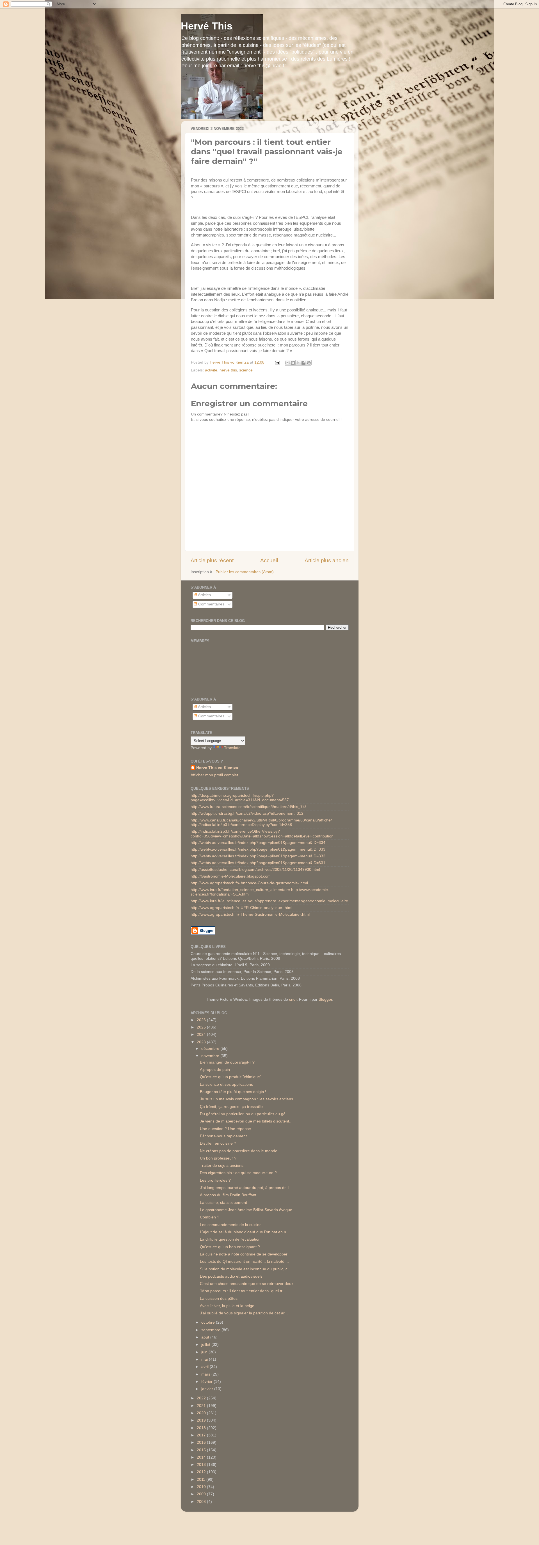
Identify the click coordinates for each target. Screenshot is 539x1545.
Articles (204, 595)
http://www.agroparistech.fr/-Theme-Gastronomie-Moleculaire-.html (250, 914)
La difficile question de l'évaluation (230, 1239)
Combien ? (209, 1217)
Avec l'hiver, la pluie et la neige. (227, 1306)
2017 (202, 1435)
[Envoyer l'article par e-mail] (277, 362)
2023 (202, 1042)
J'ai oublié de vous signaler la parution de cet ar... (244, 1313)
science (246, 370)
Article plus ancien (327, 560)
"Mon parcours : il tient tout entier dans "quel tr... (243, 1291)
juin (205, 1352)
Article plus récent (212, 560)
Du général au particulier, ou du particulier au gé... (244, 1114)
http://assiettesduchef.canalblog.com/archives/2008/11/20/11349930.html (255, 869)
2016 (202, 1442)
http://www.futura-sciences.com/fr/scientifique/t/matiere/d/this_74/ (248, 807)
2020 (202, 1413)
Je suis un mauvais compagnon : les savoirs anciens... (248, 1099)
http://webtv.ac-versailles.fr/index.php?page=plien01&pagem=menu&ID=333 (258, 849)
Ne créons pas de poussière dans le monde (238, 1151)
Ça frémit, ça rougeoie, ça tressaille (231, 1107)
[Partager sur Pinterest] (309, 363)
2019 (202, 1420)
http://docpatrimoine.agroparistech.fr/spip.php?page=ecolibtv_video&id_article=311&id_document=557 (240, 797)
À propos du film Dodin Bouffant (228, 1195)
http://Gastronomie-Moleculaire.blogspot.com (231, 876)
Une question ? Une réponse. (226, 1129)
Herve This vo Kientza (217, 768)
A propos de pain (215, 1070)
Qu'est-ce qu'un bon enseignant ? (230, 1247)
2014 (202, 1457)
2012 (202, 1472)
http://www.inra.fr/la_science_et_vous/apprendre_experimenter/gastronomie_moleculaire (269, 901)
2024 (202, 1034)
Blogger (325, 999)
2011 (201, 1479)
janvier (207, 1389)
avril (205, 1367)
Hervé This (206, 26)
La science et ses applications (226, 1084)
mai (205, 1359)
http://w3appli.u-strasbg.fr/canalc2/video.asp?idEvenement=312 (247, 813)
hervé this (228, 370)
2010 (202, 1487)
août (205, 1337)
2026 (202, 1020)
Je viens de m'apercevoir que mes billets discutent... (246, 1121)
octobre (208, 1322)
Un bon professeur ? (218, 1158)
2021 (202, 1406)
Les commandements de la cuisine (231, 1225)
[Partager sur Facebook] (303, 363)
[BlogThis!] (293, 363)
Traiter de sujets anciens (221, 1165)
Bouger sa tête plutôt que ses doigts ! (233, 1092)
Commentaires (210, 604)
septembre (211, 1330)
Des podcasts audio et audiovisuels (231, 1276)
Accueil (269, 560)
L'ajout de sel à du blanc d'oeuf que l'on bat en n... (244, 1232)
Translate (232, 748)
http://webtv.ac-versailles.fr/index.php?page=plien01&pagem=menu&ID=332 (258, 856)
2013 (202, 1465)
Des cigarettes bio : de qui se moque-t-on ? (238, 1173)
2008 (202, 1502)
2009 (202, 1494)
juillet (206, 1344)
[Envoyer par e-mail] (287, 363)
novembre (210, 1056)
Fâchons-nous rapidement (223, 1136)
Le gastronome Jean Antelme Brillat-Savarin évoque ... (248, 1210)
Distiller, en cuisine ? (218, 1143)
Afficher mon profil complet (214, 775)
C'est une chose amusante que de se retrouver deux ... (249, 1284)
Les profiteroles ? (215, 1180)
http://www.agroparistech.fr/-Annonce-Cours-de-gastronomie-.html (249, 883)
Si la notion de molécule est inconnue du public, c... (245, 1269)
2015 (202, 1450)
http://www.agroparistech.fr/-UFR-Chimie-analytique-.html (241, 908)
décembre (210, 1048)
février (207, 1381)
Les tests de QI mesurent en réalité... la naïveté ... (244, 1261)
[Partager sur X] (298, 363)
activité (211, 370)
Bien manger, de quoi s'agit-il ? (227, 1062)
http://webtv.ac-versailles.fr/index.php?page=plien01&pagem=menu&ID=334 (258, 843)
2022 (202, 1398)
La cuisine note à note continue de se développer (243, 1254)
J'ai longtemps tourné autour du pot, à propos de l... (246, 1188)
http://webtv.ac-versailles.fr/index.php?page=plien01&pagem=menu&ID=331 (258, 863)
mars (206, 1374)
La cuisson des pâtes (218, 1298)
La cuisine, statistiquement (223, 1202)
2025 (202, 1027)
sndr (293, 999)
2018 (202, 1428)
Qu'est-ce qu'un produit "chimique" (230, 1077)
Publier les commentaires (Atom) (245, 572)
